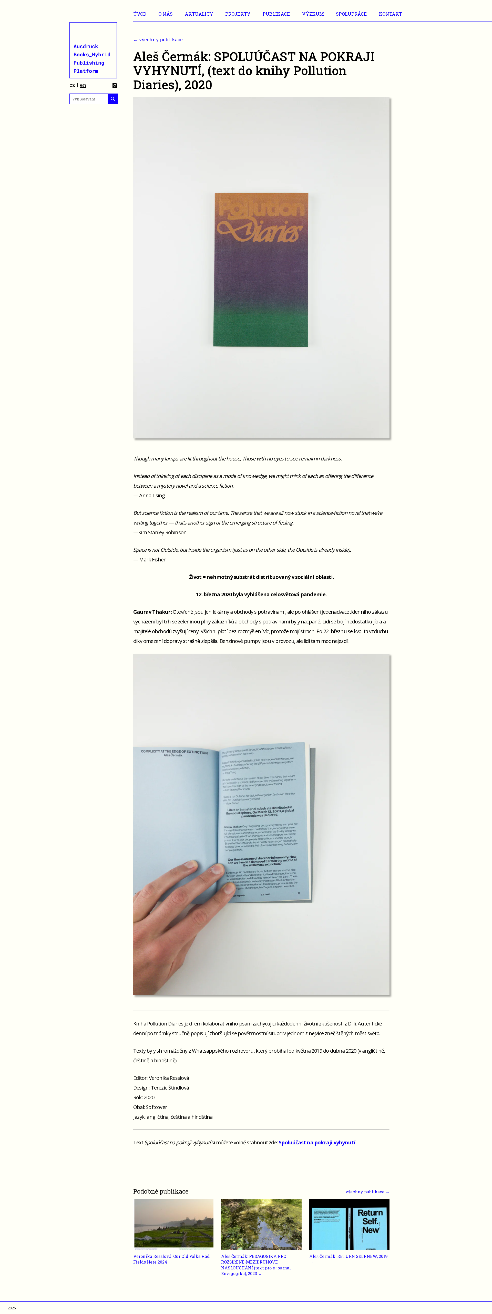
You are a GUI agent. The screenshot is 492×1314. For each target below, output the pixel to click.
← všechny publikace (158, 39)
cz (72, 84)
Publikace (276, 14)
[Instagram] (115, 86)
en (83, 84)
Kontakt (390, 14)
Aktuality (199, 14)
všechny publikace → (367, 1191)
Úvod (139, 14)
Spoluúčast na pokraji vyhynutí (317, 1142)
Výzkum (313, 14)
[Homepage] (93, 50)
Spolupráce (351, 14)
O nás (165, 14)
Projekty (238, 14)
